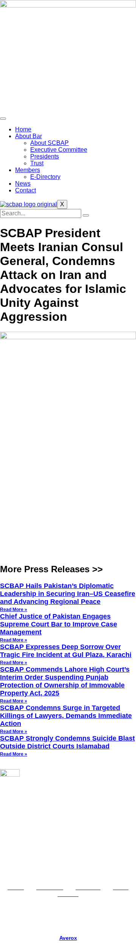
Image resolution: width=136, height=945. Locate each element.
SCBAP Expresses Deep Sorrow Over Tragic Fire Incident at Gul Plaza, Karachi (65, 650)
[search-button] (86, 215)
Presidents (44, 156)
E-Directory (45, 177)
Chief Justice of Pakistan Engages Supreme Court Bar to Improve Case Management (58, 624)
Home (23, 129)
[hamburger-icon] (3, 118)
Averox (68, 938)
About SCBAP (49, 143)
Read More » (13, 609)
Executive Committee (58, 149)
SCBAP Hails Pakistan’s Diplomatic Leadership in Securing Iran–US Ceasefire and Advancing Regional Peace (67, 593)
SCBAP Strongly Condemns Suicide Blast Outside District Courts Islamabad (67, 742)
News (23, 183)
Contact (25, 190)
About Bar (28, 136)
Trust (36, 163)
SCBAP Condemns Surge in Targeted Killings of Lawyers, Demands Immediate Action (66, 715)
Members (27, 170)
